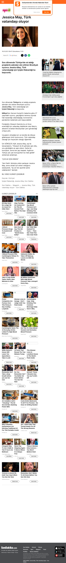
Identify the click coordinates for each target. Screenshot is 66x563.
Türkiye (16, 102)
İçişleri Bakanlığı (8, 109)
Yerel (44, 549)
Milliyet (5, 113)
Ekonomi (25, 549)
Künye (16, 552)
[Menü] (3, 2)
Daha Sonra (37, 12)
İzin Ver (46, 12)
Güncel (34, 547)
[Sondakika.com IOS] (60, 548)
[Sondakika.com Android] (60, 551)
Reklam (9, 552)
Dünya (40, 547)
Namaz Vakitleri (34, 551)
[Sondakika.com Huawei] (60, 555)
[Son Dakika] (9, 548)
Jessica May (7, 107)
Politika (25, 551)
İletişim (12, 552)
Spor (32, 549)
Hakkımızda (4, 552)
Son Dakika (26, 547)
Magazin (38, 549)
